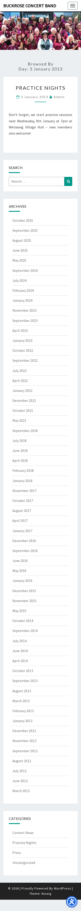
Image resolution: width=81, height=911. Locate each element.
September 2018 (25, 430)
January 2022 (22, 390)
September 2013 (25, 680)
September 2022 (25, 360)
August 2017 (21, 510)
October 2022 (22, 350)
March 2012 (21, 790)
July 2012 (19, 771)
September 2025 (25, 230)
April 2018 (20, 460)
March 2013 (21, 701)
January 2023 (22, 340)
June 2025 (20, 250)
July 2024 (19, 280)
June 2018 (20, 450)
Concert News (23, 832)
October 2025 (22, 220)
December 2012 (24, 730)
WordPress (62, 888)
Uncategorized (23, 862)
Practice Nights (24, 842)
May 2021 (19, 420)
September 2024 (25, 270)
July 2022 (19, 370)
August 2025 (21, 240)
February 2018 (23, 470)
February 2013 (23, 711)
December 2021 (24, 400)
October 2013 (22, 670)
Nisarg (47, 894)
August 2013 (21, 691)
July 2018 (19, 440)
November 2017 (24, 490)
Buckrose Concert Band (29, 5)
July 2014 (19, 641)
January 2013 (22, 720)
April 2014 (20, 660)
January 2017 (22, 530)
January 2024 (22, 300)
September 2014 (25, 630)
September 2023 (25, 320)
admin (59, 97)
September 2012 (25, 751)
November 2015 (24, 600)
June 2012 (20, 780)
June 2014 (20, 650)
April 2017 (20, 520)
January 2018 (22, 480)
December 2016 (24, 540)
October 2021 (22, 410)
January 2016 (22, 580)
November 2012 (24, 740)
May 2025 (19, 260)
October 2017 (22, 500)
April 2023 (20, 330)
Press (16, 852)
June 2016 (20, 560)
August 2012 (21, 761)
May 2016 (19, 570)
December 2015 (24, 590)
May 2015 (19, 610)
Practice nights (40, 88)
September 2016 (25, 550)
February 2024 (23, 290)
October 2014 (22, 620)
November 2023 (24, 310)
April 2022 (20, 380)
